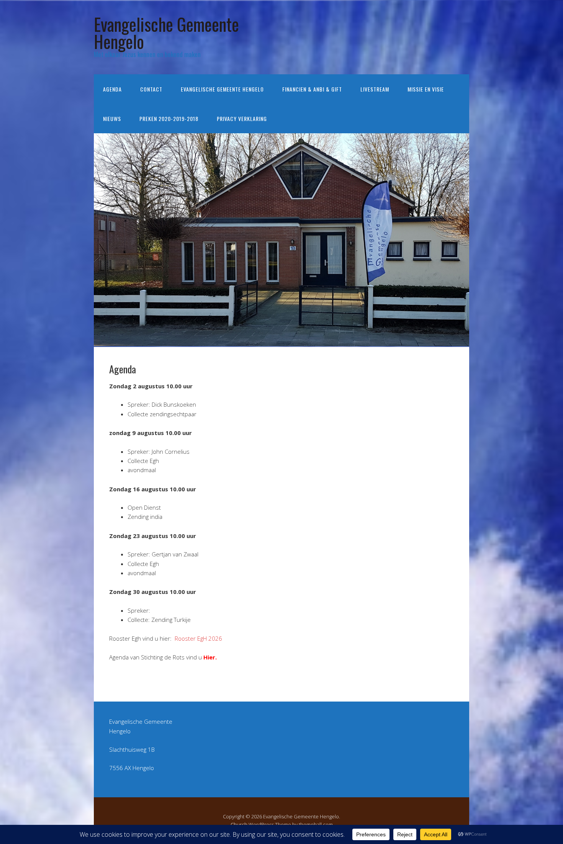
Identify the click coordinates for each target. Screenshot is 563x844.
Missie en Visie (426, 89)
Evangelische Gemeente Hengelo (166, 32)
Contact (151, 89)
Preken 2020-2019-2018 (168, 118)
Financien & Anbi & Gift (312, 89)
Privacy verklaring (242, 118)
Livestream (374, 89)
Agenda (112, 89)
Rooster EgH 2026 (198, 638)
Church (239, 824)
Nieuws (112, 118)
